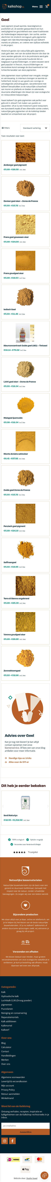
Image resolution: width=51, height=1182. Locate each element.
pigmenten (6, 1004)
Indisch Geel (10, 309)
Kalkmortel (6, 1025)
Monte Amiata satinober (16, 453)
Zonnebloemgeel (12, 670)
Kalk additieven (8, 1021)
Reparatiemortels (10, 1017)
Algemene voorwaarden (13, 1077)
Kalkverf (5, 1029)
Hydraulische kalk (10, 996)
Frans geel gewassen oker (16, 237)
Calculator (6, 1047)
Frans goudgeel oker (14, 273)
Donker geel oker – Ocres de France (21, 201)
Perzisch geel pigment (14, 526)
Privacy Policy (8, 1089)
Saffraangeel (10, 562)
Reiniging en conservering (14, 1013)
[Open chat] (44, 1175)
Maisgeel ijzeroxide (13, 417)
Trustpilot (33, 852)
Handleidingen (8, 1055)
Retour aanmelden (10, 1094)
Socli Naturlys (10, 815)
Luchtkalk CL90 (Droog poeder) (16, 1000)
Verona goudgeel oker (14, 634)
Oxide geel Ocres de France (17, 490)
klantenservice (12, 747)
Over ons (5, 1064)
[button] (3, 806)
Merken (5, 1059)
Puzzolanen (7, 1009)
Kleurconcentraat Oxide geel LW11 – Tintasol (25, 345)
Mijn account (7, 1085)
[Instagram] (4, 1141)
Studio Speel (31, 1178)
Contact (5, 1051)
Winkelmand (7, 1098)
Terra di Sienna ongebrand (16, 598)
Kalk (3, 992)
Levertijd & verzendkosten (14, 1081)
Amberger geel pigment (15, 164)
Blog (3, 1043)
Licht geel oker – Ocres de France (20, 381)
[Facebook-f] (12, 1141)
